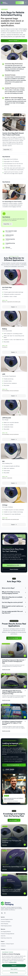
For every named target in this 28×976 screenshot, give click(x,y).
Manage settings (14, 972)
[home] (4, 3)
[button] (25, 2)
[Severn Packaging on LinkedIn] (2, 913)
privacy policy (12, 962)
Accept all (14, 965)
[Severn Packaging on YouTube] (5, 913)
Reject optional (14, 969)
